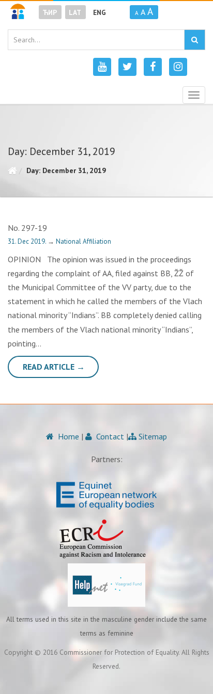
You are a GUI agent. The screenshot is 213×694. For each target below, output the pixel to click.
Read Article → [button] (54, 366)
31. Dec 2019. (28, 241)
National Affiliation (83, 241)
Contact (109, 436)
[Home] (12, 170)
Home (67, 436)
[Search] (195, 40)
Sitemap (151, 436)
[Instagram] (178, 67)
